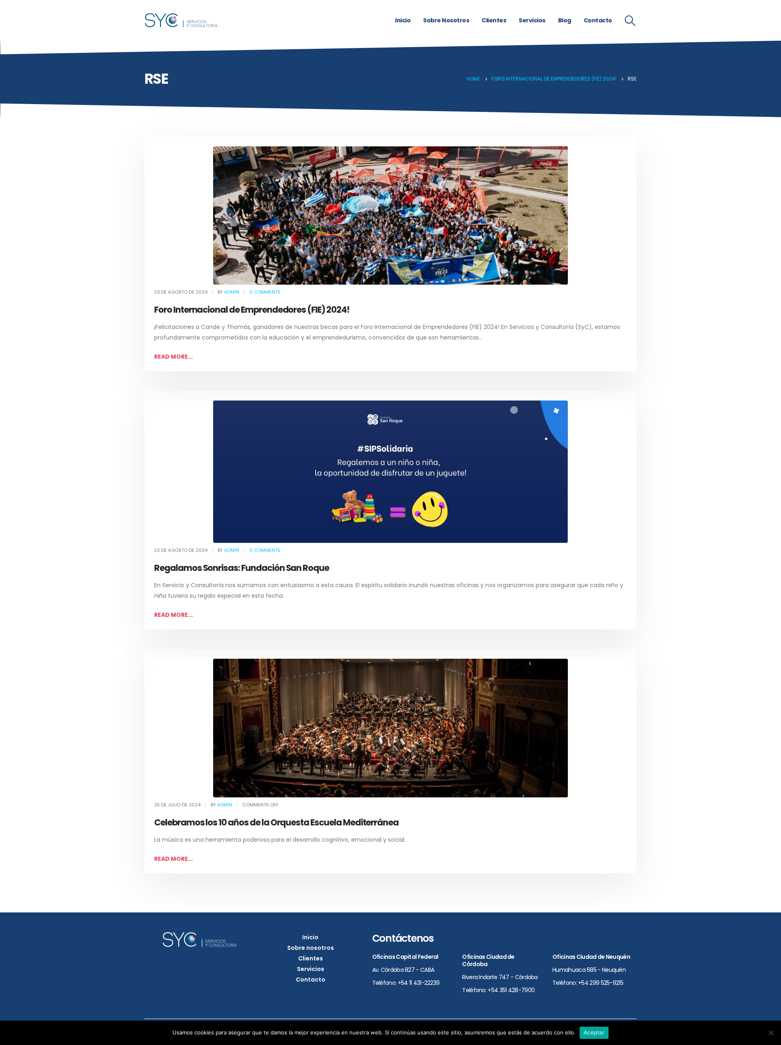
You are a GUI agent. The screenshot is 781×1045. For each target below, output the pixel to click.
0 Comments (264, 292)
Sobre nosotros (446, 20)
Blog (564, 20)
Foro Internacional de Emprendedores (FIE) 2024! (251, 310)
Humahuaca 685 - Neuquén (589, 970)
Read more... (173, 357)
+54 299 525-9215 (600, 983)
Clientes (494, 20)
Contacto (598, 20)
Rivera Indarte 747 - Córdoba (499, 977)
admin (231, 292)
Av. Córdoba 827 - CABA (403, 970)
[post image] (390, 215)
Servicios (532, 20)
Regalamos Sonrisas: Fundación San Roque (241, 568)
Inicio (402, 20)
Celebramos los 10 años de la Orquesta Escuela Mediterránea (276, 822)
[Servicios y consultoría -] (181, 20)
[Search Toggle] (630, 20)
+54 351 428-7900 (511, 990)
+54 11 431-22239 (419, 983)
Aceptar (594, 1032)
